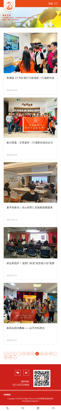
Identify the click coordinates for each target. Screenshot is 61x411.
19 (24, 353)
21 (33, 353)
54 (10, 357)
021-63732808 (21, 384)
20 (28, 353)
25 (51, 353)
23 (42, 353)
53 (6, 357)
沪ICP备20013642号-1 (30, 401)
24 (46, 353)
